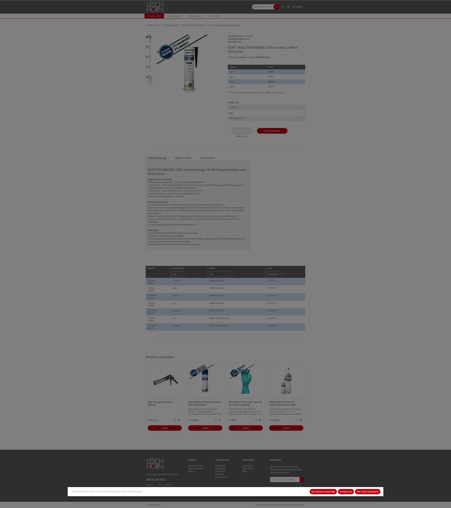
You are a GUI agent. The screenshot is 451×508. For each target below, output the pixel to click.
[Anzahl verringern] (230, 131)
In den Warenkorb (272, 131)
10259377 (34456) (152, 304)
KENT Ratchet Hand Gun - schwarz (160, 403)
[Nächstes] (150, 83)
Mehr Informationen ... (135, 492)
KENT (240, 41)
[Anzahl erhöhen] (253, 131)
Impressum (248, 465)
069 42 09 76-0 (156, 479)
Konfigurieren (346, 491)
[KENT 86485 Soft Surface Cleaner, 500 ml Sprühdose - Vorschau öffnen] (219, 420)
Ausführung (233, 102)
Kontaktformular (195, 465)
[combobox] (264, 7)
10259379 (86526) (152, 319)
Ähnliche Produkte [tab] (160, 357)
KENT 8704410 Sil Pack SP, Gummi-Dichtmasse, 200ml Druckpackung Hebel (282, 403)
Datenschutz (248, 468)
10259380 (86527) (152, 327)
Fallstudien (220, 471)
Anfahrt (191, 471)
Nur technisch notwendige (323, 491)
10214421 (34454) (152, 289)
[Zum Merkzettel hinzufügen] (175, 420)
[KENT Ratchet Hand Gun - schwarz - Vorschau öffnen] (179, 420)
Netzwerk (219, 474)
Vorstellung (220, 465)
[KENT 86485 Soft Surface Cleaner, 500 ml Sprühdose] (205, 382)
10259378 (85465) (152, 311)
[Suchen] (276, 7)
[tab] (157, 158)
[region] (184, 68)
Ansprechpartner (195, 468)
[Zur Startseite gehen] (155, 6)
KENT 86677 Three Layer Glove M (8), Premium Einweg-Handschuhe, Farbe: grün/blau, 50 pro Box (246, 403)
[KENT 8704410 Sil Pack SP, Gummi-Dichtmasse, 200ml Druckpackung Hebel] (286, 382)
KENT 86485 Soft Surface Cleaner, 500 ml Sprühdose (205, 403)
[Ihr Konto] (288, 7)
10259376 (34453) (152, 296)
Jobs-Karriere (221, 477)
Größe (231, 113)
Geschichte (220, 468)
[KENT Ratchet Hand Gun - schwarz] (165, 382)
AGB (245, 471)
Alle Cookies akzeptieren (368, 491)
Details (165, 428)
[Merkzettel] (282, 7)
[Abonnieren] (302, 479)
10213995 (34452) (152, 281)
